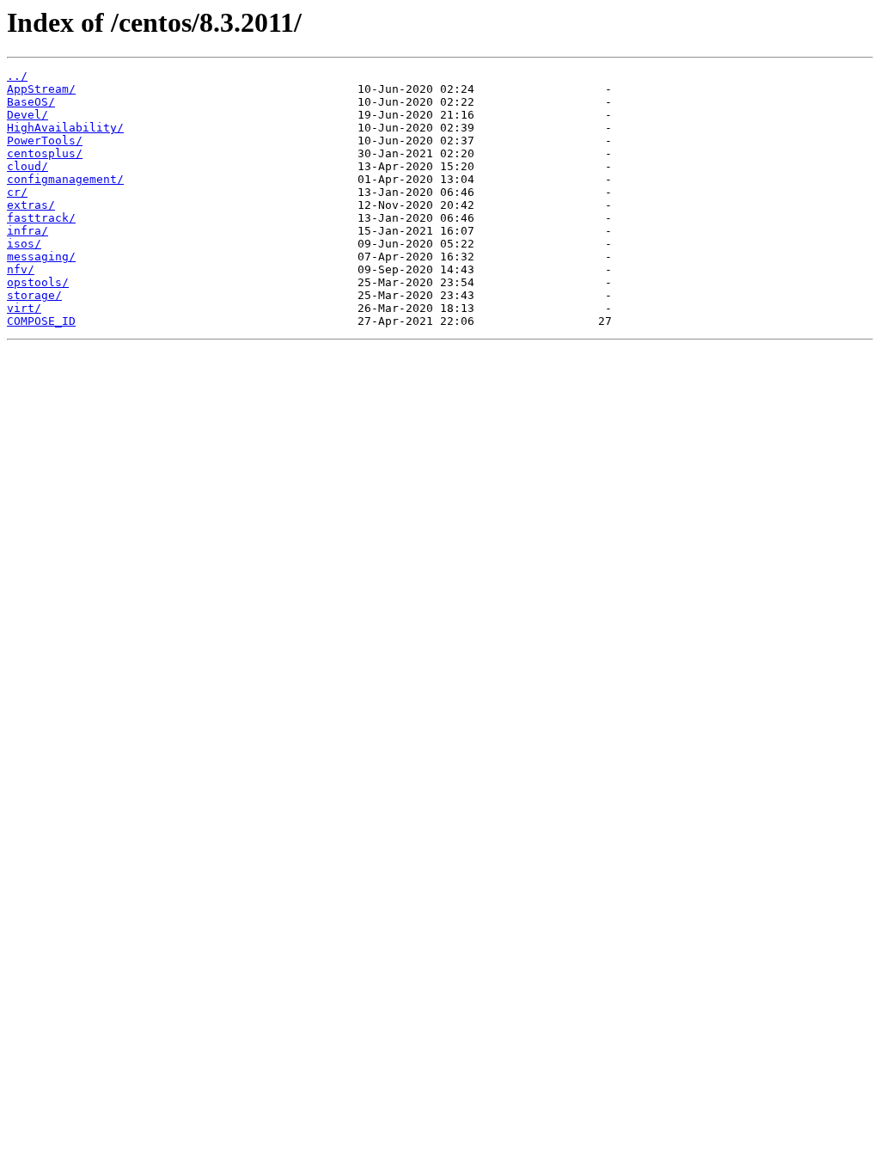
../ (17, 76)
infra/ (27, 230)
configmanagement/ (65, 179)
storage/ (34, 295)
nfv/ (20, 269)
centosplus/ (44, 153)
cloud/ (27, 166)
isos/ (24, 243)
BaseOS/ (31, 101)
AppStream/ (41, 89)
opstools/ (38, 282)
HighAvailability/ (65, 127)
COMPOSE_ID (41, 321)
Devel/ (27, 114)
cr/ (17, 192)
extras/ (31, 205)
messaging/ (41, 256)
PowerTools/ (44, 140)
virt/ (24, 308)
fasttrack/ (41, 217)
